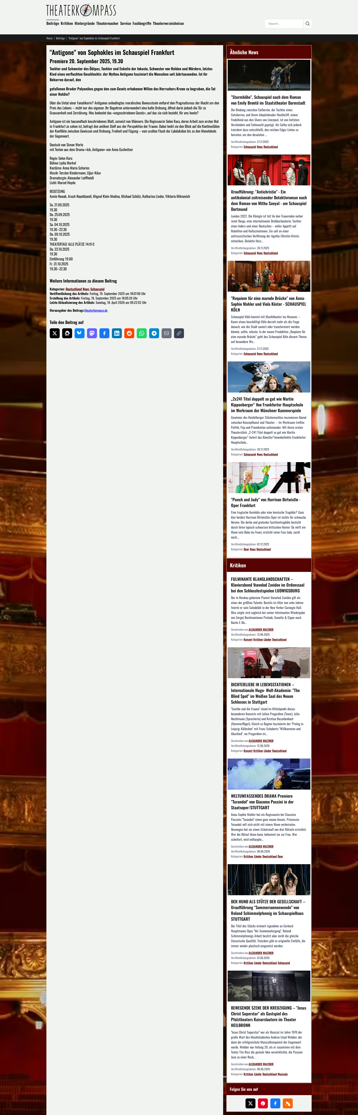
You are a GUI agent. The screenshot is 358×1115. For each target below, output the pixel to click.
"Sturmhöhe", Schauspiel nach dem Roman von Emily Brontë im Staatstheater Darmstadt (268, 100)
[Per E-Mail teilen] (167, 333)
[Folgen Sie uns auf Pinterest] (263, 1103)
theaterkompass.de (96, 310)
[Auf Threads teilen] (67, 333)
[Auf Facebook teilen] (104, 333)
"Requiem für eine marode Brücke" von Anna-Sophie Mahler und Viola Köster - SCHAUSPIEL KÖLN (268, 304)
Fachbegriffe (142, 23)
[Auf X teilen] (55, 333)
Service (125, 23)
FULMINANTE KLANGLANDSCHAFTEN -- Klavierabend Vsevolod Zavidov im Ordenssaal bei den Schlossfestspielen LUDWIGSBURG (267, 585)
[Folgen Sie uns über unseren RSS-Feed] (288, 1103)
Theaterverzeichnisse (168, 23)
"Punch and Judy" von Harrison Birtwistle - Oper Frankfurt (265, 502)
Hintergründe (85, 23)
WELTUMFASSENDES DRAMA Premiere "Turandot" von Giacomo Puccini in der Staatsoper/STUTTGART (262, 802)
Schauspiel (97, 288)
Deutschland (74, 288)
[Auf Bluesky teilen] (80, 333)
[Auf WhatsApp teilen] (142, 333)
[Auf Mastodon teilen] (92, 333)
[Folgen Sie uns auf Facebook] (275, 1103)
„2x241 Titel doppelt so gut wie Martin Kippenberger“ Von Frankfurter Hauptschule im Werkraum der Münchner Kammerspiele (267, 404)
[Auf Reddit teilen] (129, 333)
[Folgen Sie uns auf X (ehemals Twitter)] (250, 1103)
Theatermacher (107, 23)
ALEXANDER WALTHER (261, 629)
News (86, 288)
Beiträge (52, 23)
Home (49, 38)
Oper (246, 549)
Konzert (248, 639)
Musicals (283, 1074)
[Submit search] (307, 23)
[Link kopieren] (179, 333)
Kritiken (67, 23)
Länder (267, 639)
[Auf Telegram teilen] (154, 333)
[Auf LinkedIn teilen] (117, 333)
